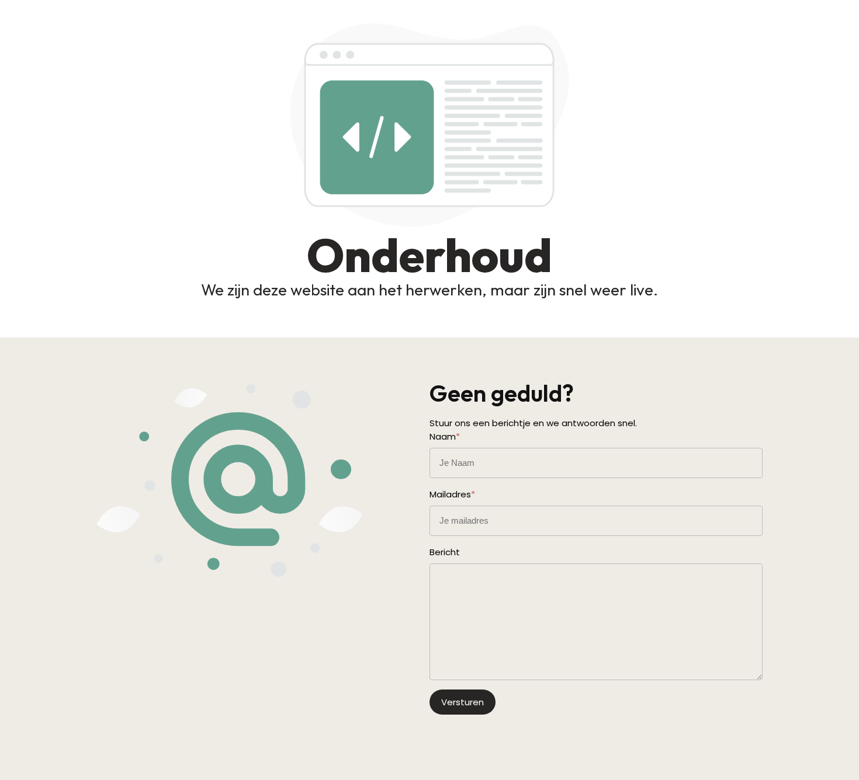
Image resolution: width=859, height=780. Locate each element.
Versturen (462, 702)
